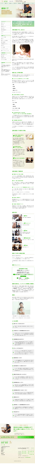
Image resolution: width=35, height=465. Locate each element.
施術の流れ (2, 453)
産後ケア (2, 38)
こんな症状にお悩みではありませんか (5, 446)
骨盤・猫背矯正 (3, 42)
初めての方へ (15, 3)
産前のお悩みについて (4, 54)
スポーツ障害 (3, 47)
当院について (3, 23)
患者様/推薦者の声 (24, 3)
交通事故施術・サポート (4, 43)
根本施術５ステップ (3, 447)
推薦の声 (2, 451)
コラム (33, 3)
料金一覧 (2, 24)
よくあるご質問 (3, 454)
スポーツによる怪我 (3, 59)
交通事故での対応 (3, 57)
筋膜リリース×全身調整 (4, 40)
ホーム (2, 3)
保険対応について (3, 26)
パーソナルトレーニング (4, 48)
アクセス (28, 3)
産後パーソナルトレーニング (5, 50)
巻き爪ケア (2, 45)
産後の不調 (2, 56)
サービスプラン (3, 452)
